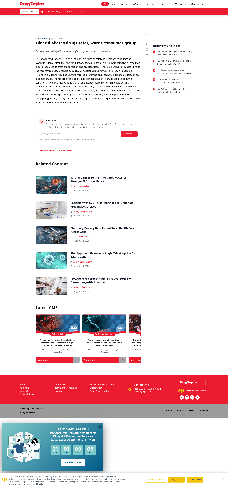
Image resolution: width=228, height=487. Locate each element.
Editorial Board (27, 394)
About (23, 384)
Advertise (24, 387)
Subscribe (127, 133)
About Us (180, 410)
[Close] (224, 479)
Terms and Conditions (66, 387)
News (191, 410)
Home (169, 410)
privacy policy (89, 139)
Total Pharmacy (82, 12)
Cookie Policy (38, 484)
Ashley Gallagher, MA (82, 211)
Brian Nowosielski (81, 186)
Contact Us (60, 384)
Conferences (136, 4)
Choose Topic (27, 11)
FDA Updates (70, 12)
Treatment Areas (65, 150)
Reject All (176, 479)
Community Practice (45, 150)
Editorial (24, 390)
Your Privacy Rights (99, 390)
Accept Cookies (195, 479)
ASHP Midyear (57, 12)
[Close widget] (100, 427)
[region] (114, 480)
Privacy (58, 390)
